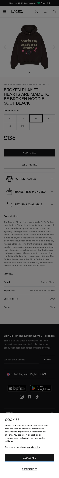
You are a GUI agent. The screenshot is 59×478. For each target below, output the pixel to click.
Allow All (29, 457)
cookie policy (33, 447)
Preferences (29, 469)
